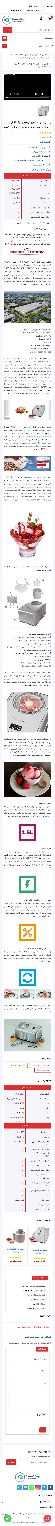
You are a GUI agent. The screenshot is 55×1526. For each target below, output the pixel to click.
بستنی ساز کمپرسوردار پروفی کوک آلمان (35, 58)
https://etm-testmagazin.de (39, 436)
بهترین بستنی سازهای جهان (34, 1290)
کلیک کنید (36, 156)
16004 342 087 (33, 11)
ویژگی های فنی (33, 63)
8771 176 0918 (18, 11)
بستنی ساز (35, 1065)
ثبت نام (50, 6)
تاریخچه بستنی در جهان (35, 1295)
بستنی (47, 1065)
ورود (42, 6)
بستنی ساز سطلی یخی (36, 1308)
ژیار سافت (14, 1522)
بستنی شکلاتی (39, 1304)
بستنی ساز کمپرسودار (17, 1065)
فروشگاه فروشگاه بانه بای (15, 1514)
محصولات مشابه (44, 67)
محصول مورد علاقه (19, 223)
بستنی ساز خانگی (43, 1070)
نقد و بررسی (46, 63)
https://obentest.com (32, 446)
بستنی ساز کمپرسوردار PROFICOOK (39, 1251)
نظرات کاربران (20, 63)
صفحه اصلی (46, 54)
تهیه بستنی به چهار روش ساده (33, 1286)
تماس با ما (33, 6)
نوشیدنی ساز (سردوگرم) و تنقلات (26, 54)
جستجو (7, 30)
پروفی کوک (36, 165)
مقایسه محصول (39, 223)
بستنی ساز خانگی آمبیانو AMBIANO (15, 1250)
